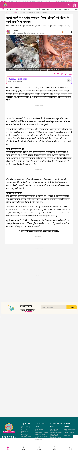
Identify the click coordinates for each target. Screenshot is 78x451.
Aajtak (11, 1)
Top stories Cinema (56, 433)
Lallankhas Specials (41, 433)
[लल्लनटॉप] (5, 5)
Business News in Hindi (69, 430)
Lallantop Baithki (26, 437)
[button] (74, 5)
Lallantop (4, 1)
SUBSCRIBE (71, 307)
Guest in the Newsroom (25, 432)
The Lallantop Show (25, 427)
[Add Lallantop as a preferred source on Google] (64, 32)
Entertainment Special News (54, 435)
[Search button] (68, 5)
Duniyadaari (25, 430)
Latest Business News (69, 433)
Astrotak (48, 1)
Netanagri (24, 435)
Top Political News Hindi (41, 437)
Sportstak (25, 1)
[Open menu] (3, 9)
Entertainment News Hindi (54, 430)
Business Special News (69, 436)
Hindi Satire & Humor (39, 430)
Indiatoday (17, 1)
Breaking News (40, 434)
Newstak (32, 1)
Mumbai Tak (41, 1)
